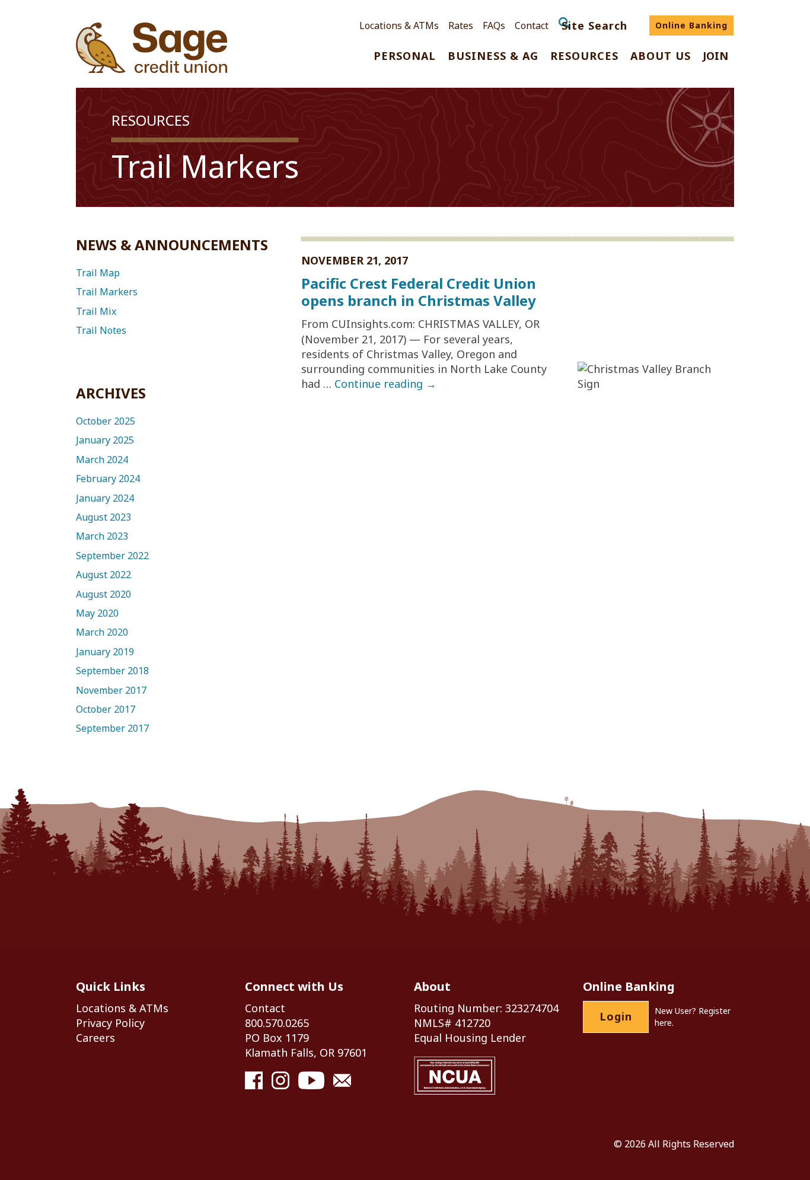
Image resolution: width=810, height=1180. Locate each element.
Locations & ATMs (399, 25)
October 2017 (105, 709)
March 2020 (102, 632)
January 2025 (105, 440)
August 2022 (103, 574)
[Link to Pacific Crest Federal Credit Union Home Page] (151, 48)
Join (715, 56)
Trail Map (98, 272)
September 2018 (112, 670)
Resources (584, 56)
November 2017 (111, 690)
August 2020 (103, 594)
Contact (531, 25)
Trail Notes (101, 330)
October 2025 (105, 421)
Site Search (594, 25)
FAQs (494, 25)
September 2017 (112, 728)
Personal (405, 56)
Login (615, 1016)
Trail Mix (96, 311)
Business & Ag (493, 56)
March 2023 (102, 536)
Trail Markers (107, 291)
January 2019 (105, 651)
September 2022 (112, 555)
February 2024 (108, 478)
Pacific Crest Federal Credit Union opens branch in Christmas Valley (418, 291)
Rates (460, 25)
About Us (660, 56)
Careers (95, 1038)
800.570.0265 (277, 1023)
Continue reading (385, 384)
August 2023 (103, 517)
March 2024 (102, 459)
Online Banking (691, 25)
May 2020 (97, 613)
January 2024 (105, 498)
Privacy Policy (110, 1023)
